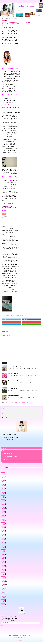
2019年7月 (3, 555)
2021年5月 (3, 534)
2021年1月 (3, 538)
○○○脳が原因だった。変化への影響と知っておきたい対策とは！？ (16, 402)
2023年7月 (3, 499)
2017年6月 (3, 589)
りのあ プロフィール (5, 408)
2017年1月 (3, 596)
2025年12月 (3, 480)
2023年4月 (3, 503)
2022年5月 (3, 518)
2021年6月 (3, 532)
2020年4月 (3, 545)
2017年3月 (3, 593)
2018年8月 (3, 570)
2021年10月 (3, 527)
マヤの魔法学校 (6, 315)
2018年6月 (3, 573)
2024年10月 (3, 487)
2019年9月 (3, 553)
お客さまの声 (3, 413)
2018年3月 (3, 577)
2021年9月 (3, 528)
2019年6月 (3, 557)
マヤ (3, 315)
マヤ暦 (16, 315)
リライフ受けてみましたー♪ (14, 366)
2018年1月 (3, 580)
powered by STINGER (34, 640)
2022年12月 (3, 508)
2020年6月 (3, 542)
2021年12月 (3, 524)
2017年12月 (3, 581)
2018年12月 (3, 565)
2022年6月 (3, 516)
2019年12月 (3, 549)
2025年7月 (3, 484)
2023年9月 (3, 496)
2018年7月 (3, 572)
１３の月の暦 (23, 315)
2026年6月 (3, 472)
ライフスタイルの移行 (13, 388)
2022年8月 (3, 514)
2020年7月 (3, 541)
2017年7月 (3, 588)
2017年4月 (3, 592)
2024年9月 (3, 488)
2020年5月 (3, 543)
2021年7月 (3, 531)
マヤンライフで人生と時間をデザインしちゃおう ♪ (21, 637)
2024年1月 (3, 491)
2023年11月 (3, 493)
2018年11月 (3, 566)
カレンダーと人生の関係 (13, 395)
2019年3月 (3, 561)
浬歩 (7, 331)
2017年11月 (3, 582)
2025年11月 (3, 481)
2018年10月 (3, 568)
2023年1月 (3, 507)
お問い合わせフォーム (5, 417)
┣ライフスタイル (5, 313)
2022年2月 (3, 522)
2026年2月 (3, 477)
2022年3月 (3, 520)
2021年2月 (3, 536)
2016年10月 (3, 600)
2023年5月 (3, 501)
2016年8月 (3, 601)
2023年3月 (3, 504)
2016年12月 (3, 597)
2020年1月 (3, 547)
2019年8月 (3, 554)
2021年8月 (3, 530)
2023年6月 (3, 500)
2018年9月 (3, 569)
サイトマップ (3, 415)
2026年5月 (3, 473)
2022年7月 (3, 515)
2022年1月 (3, 523)
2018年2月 (3, 578)
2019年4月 (3, 559)
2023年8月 (3, 497)
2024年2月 (3, 489)
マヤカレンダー (12, 315)
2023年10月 (3, 495)
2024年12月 (3, 485)
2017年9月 (3, 585)
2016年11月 (3, 599)
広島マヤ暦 (19, 315)
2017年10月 (3, 584)
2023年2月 (3, 505)
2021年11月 (3, 526)
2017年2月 (3, 595)
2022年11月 (3, 509)
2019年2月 (3, 562)
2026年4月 (3, 474)
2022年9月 (3, 512)
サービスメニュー (4, 410)
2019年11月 (3, 550)
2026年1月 (3, 478)
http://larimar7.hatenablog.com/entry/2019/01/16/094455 (15, 104)
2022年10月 (3, 511)
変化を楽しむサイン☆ (13, 373)
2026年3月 (3, 476)
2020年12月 (3, 539)
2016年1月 (3, 604)
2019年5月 (3, 558)
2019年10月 (3, 551)
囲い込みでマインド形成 (13, 380)
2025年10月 (3, 482)
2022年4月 (3, 519)
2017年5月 (3, 591)
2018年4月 (3, 576)
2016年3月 (3, 603)
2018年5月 (3, 574)
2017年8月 (3, 586)
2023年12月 (3, 492)
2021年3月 (3, 535)
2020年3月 (3, 546)
